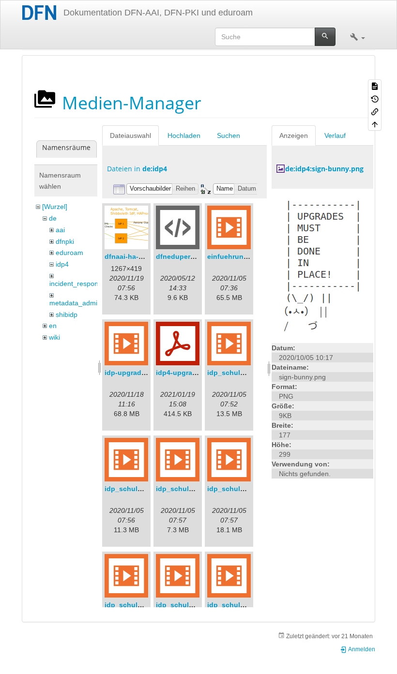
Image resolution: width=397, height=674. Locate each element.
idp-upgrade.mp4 (133, 372)
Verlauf (335, 135)
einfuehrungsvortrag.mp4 (249, 256)
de (53, 218)
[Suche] (325, 37)
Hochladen (184, 135)
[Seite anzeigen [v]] (374, 85)
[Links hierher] (374, 111)
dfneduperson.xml (186, 256)
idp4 (62, 264)
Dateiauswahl (130, 135)
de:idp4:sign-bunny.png (324, 168)
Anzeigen (293, 135)
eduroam (69, 252)
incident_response (77, 283)
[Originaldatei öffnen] (323, 265)
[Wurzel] (54, 206)
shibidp (66, 314)
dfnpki (65, 241)
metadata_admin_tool (82, 303)
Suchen (228, 135)
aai (60, 230)
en (53, 326)
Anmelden (361, 649)
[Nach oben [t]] (374, 124)
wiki (54, 337)
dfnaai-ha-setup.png (138, 256)
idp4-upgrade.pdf (185, 372)
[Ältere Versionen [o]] (374, 98)
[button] (357, 37)
